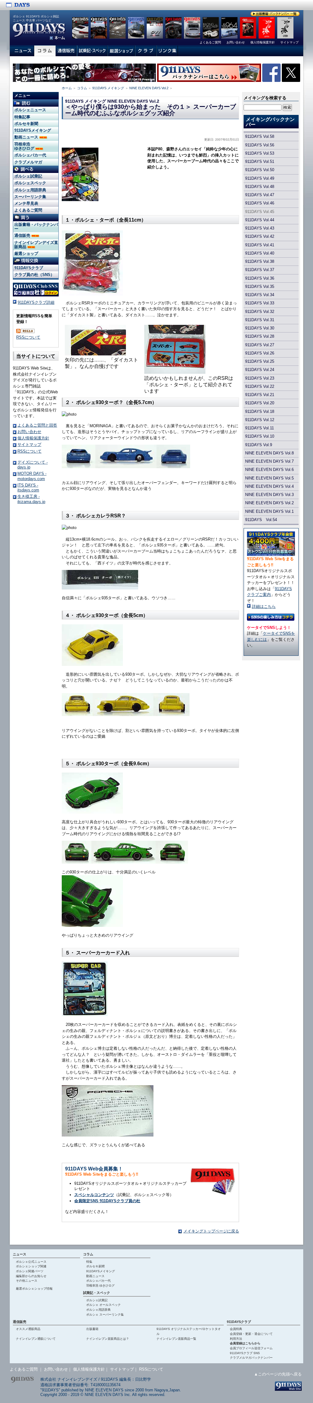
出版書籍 (92, 1329)
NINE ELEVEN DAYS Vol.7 (269, 461)
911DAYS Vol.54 (261, 519)
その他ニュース (26, 1280)
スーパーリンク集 (30, 196)
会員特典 (236, 1329)
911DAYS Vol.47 (259, 195)
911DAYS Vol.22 (259, 386)
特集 (89, 1261)
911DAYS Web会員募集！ (94, 1168)
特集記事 (22, 117)
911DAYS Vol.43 (259, 228)
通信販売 (22, 235)
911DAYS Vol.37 (259, 269)
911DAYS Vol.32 (259, 311)
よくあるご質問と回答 (37, 425)
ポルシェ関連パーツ (29, 1271)
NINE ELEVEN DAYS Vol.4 (269, 486)
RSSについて (28, 337)
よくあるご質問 (28, 210)
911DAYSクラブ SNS (245, 1353)
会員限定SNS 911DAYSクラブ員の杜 (107, 1201)
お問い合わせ (29, 431)
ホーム (67, 88)
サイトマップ (29, 444)
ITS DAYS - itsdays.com (28, 487)
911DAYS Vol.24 (259, 369)
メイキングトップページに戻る (211, 1231)
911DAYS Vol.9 (258, 445)
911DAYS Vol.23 (259, 378)
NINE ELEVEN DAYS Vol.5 (269, 478)
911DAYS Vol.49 (259, 178)
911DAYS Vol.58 (259, 136)
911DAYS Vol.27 (259, 345)
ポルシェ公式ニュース (31, 1261)
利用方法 (236, 1338)
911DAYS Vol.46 (259, 203)
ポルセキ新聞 (26, 123)
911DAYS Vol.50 (259, 169)
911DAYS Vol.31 (259, 320)
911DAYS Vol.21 (259, 394)
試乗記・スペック (96, 1293)
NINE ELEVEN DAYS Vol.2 (148, 88)
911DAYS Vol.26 (259, 353)
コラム (82, 88)
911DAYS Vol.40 (259, 253)
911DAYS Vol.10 (259, 436)
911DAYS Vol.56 (259, 145)
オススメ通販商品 (28, 1329)
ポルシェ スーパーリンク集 (105, 1314)
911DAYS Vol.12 (259, 419)
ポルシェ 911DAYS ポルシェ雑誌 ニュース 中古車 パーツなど (36, 18)
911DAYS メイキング (108, 88)
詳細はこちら (264, 606)
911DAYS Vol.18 (259, 411)
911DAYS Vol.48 (259, 186)
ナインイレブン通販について (36, 1338)
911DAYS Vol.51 (259, 161)
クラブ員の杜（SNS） (34, 274)
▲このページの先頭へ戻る (278, 1374)
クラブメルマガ (28, 162)
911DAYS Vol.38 (259, 261)
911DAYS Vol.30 (259, 328)
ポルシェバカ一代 (30, 155)
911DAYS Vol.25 (259, 361)
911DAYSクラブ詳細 (36, 302)
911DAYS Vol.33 (259, 303)
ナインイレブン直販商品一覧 (176, 1338)
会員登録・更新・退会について (251, 1333)
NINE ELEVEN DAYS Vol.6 (269, 469)
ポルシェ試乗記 (28, 176)
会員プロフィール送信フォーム (251, 1348)
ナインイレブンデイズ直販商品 (36, 244)
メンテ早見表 (26, 203)
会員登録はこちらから (245, 1343)
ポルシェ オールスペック (103, 1304)
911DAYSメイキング (32, 130)
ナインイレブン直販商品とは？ (107, 1338)
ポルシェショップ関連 (31, 1266)
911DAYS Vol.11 (259, 428)
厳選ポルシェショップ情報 (34, 1288)
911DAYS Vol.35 (259, 286)
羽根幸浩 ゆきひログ (24, 146)
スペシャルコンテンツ (94, 1194)
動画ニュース (26, 137)
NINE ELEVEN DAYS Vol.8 (269, 453)
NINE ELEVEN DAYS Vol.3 (269, 494)
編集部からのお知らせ (31, 1276)
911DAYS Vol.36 (259, 278)
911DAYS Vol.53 (259, 153)
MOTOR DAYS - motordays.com (31, 476)
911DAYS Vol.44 (259, 220)
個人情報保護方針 (33, 438)
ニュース (19, 1254)
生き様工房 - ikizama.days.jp (31, 499)
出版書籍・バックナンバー (36, 226)
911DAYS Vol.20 (259, 403)
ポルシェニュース (30, 110)
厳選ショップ (26, 253)
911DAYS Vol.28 (259, 336)
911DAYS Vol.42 (259, 236)
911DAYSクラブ (28, 268)
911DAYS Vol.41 (259, 245)
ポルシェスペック (30, 183)
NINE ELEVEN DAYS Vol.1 (269, 511)
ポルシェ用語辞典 (30, 190)
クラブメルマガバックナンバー (251, 1357)
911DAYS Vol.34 (259, 294)
